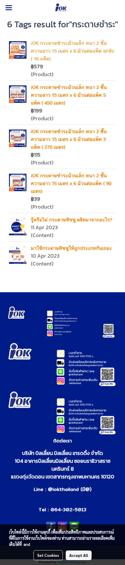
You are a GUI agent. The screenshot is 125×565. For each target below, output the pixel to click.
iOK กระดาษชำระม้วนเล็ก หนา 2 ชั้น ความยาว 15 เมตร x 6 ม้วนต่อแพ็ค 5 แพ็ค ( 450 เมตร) (69, 95)
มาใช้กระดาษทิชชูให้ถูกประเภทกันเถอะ (71, 248)
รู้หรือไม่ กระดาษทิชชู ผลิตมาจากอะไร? (71, 220)
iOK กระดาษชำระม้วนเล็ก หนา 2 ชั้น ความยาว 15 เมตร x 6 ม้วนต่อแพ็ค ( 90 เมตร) (71, 183)
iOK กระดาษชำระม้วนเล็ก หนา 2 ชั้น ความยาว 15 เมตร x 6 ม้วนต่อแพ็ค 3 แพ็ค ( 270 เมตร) (69, 139)
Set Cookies (48, 555)
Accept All (78, 555)
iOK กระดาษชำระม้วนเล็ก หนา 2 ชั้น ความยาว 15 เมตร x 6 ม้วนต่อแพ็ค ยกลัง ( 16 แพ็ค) (72, 51)
